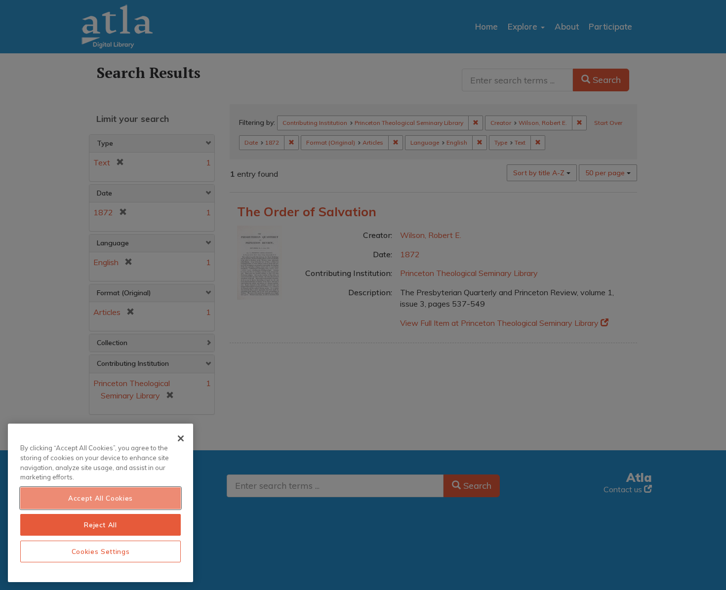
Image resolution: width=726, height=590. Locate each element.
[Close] (181, 438)
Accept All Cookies (100, 498)
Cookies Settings (101, 551)
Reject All (100, 525)
